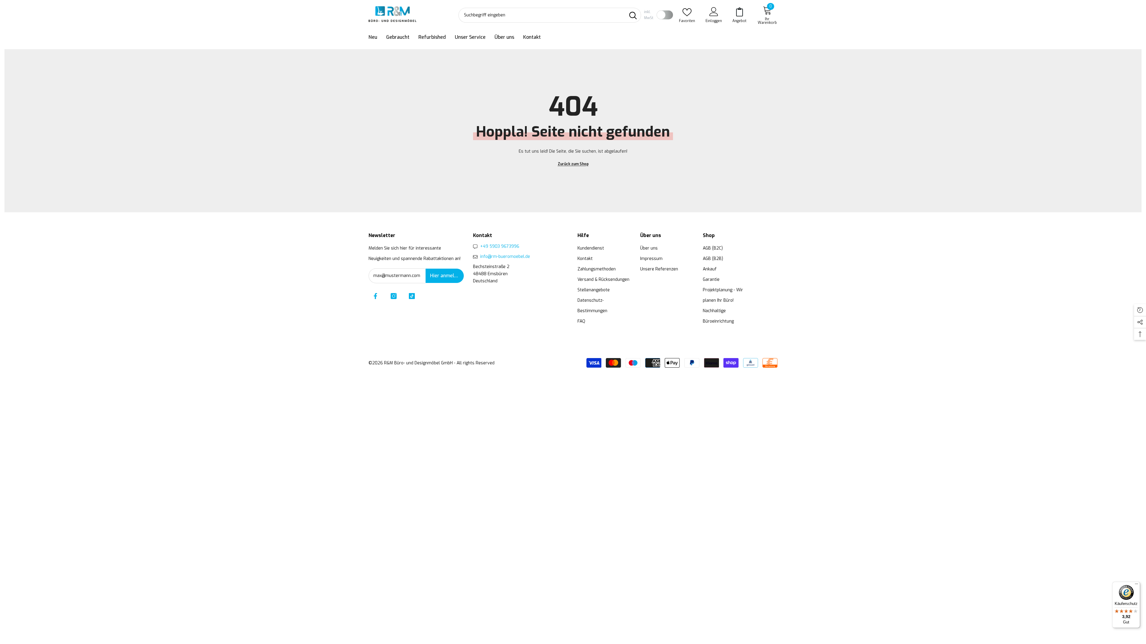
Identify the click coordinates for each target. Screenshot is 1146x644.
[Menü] (1136, 585)
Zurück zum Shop (573, 164)
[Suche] (549, 15)
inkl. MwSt (648, 14)
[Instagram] (394, 296)
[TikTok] (412, 296)
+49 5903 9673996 (499, 246)
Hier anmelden (446, 276)
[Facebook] (375, 296)
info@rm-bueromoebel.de (505, 256)
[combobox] (541, 15)
